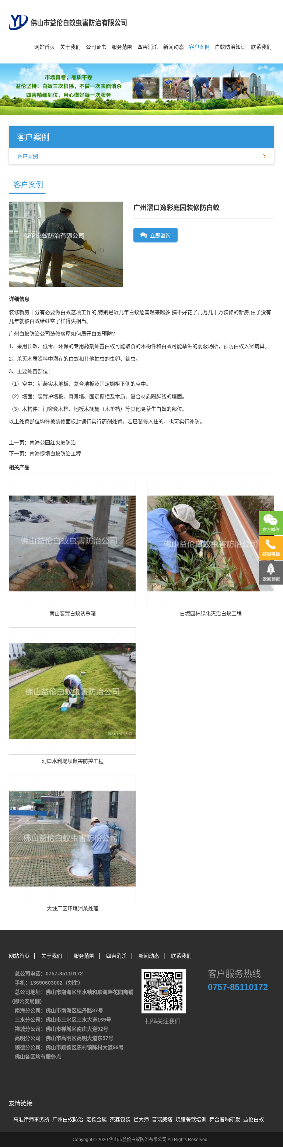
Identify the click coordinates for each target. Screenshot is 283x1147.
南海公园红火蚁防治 (52, 442)
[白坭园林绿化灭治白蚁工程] (210, 543)
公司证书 (96, 47)
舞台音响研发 (224, 1119)
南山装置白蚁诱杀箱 (72, 613)
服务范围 (122, 47)
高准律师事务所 (31, 1119)
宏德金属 (96, 1119)
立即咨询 (159, 235)
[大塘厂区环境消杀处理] (72, 838)
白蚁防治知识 (230, 47)
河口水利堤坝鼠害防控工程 (73, 761)
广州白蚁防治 (67, 1119)
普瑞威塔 (162, 1119)
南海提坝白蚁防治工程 (55, 454)
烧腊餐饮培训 (190, 1119)
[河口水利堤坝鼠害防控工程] (72, 690)
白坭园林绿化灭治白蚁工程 (211, 613)
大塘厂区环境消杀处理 (72, 909)
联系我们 (261, 47)
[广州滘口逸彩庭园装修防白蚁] (66, 244)
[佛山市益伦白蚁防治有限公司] (68, 15)
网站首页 (44, 47)
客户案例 (199, 47)
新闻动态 (173, 47)
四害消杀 (147, 47)
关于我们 (70, 47)
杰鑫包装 (120, 1119)
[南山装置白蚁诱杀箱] (72, 543)
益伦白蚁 (253, 1119)
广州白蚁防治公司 (29, 334)
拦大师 (141, 1119)
